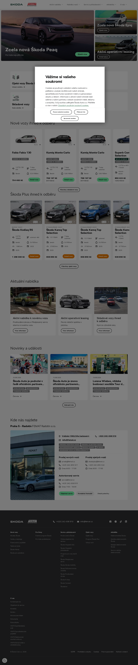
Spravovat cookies (70, 118)
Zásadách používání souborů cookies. (73, 105)
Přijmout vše (81, 112)
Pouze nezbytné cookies (61, 112)
